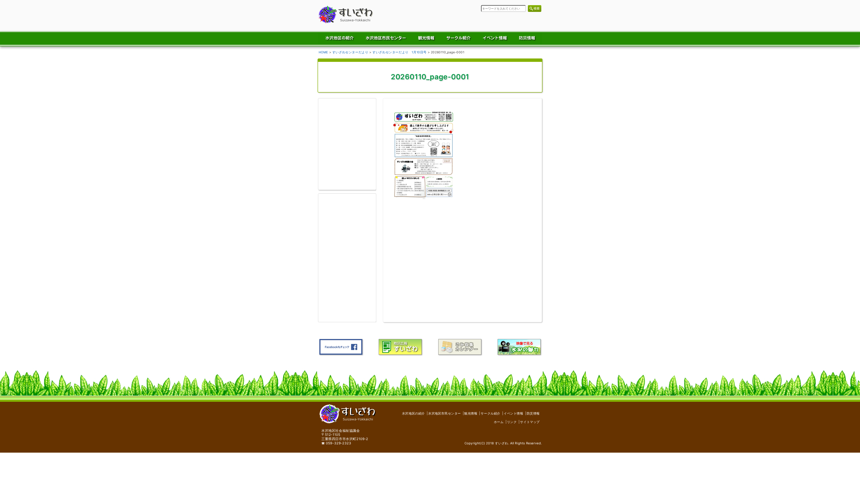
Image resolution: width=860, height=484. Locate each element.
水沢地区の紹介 (413, 413)
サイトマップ (530, 422)
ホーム (499, 422)
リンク (512, 422)
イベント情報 (513, 413)
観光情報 (470, 413)
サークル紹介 (490, 413)
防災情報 (533, 413)
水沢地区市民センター (444, 413)
